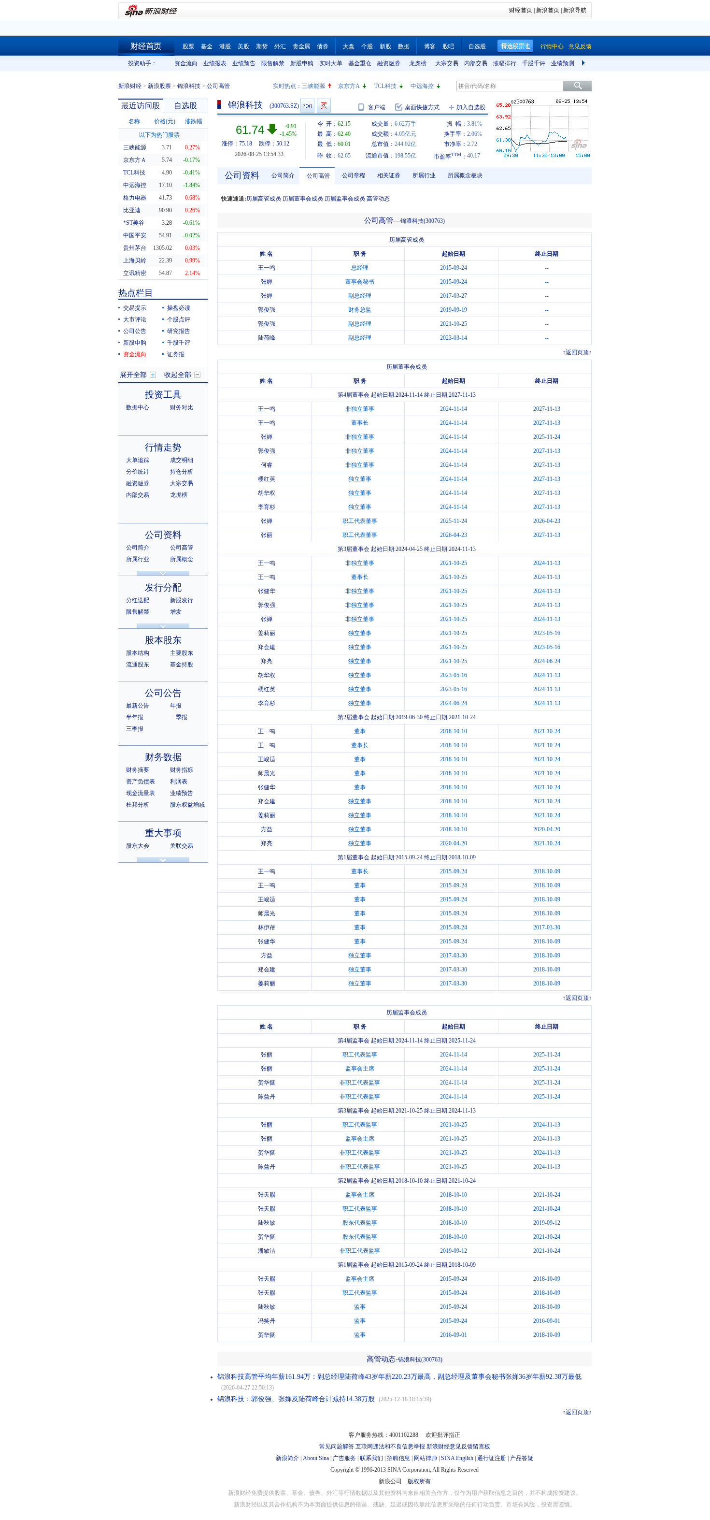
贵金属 (301, 46)
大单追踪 (137, 460)
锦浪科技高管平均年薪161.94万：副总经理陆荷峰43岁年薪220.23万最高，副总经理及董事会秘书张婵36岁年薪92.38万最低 (399, 1376)
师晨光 (266, 773)
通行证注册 (491, 1458)
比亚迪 (132, 210)
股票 (188, 46)
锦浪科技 (188, 86)
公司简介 (137, 547)
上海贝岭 (134, 260)
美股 (243, 46)
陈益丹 (266, 1096)
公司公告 (134, 331)
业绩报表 (215, 63)
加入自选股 (470, 107)
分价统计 (137, 471)
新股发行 (181, 600)
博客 (430, 46)
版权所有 (419, 1481)
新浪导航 (574, 10)
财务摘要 (137, 770)
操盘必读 (178, 307)
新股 (385, 46)
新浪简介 (287, 1458)
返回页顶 (577, 352)
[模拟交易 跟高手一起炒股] (324, 106)
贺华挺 (266, 1082)
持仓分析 (181, 471)
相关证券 (388, 175)
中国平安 (134, 235)
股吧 (448, 46)
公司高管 (181, 547)
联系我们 (371, 1458)
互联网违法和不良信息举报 (390, 1446)
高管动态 (378, 198)
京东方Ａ (134, 160)
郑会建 (266, 647)
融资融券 (388, 63)
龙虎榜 (417, 63)
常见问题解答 (336, 1446)
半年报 (134, 717)
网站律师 (425, 1458)
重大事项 (163, 833)
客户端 (376, 107)
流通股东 (137, 664)
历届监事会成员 (345, 198)
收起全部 (177, 374)
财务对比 (181, 407)
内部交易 (475, 63)
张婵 (266, 281)
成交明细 (181, 460)
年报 (176, 705)
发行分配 (163, 587)
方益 (266, 829)
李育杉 (266, 507)
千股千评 (533, 63)
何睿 (266, 465)
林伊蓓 (266, 927)
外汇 (280, 46)
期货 (262, 46)
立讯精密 (134, 273)
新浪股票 (159, 86)
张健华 (266, 591)
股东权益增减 (187, 804)
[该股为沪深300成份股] (307, 106)
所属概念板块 (465, 175)
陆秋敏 (266, 1222)
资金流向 (186, 63)
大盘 (349, 46)
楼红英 (266, 479)
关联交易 (181, 845)
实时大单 (330, 63)
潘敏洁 (266, 1250)
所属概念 (181, 559)
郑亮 (266, 661)
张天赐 (266, 1194)
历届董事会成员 (303, 198)
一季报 (178, 717)
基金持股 (181, 664)
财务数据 (163, 757)
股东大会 (137, 845)
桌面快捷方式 (422, 107)
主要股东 (181, 653)
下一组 (584, 63)
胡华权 (266, 493)
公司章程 (353, 175)
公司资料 (163, 535)
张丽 (266, 535)
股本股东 (163, 640)
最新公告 (137, 705)
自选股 (477, 46)
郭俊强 (266, 309)
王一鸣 (266, 267)
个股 (367, 46)
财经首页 (520, 10)
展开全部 (133, 374)
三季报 (134, 728)
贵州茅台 (134, 248)
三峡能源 (313, 86)
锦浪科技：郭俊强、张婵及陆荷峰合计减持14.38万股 (296, 1399)
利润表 (178, 781)
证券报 (176, 354)
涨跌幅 (193, 121)
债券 (322, 46)
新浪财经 (130, 86)
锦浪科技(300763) (422, 220)
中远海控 (422, 86)
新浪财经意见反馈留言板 (458, 1446)
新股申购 (301, 63)
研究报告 (178, 331)
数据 (404, 46)
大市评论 (134, 319)
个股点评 (178, 319)
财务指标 (181, 770)
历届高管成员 (263, 198)
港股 (225, 46)
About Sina (316, 1458)
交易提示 (134, 307)
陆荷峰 (266, 337)
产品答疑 (521, 1458)
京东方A (349, 86)
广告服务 (344, 1458)
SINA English (457, 1458)
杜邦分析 (137, 804)
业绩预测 (562, 63)
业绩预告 (244, 63)
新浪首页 (547, 10)
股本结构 (137, 653)
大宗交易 (446, 63)
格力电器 (134, 197)
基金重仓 (359, 63)
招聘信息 (398, 1458)
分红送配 (137, 600)
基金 (207, 46)
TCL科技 (385, 86)
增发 (176, 611)
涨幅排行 (504, 63)
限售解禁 (272, 63)
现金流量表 (140, 793)
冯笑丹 (266, 1320)
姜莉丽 (266, 633)
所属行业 (137, 559)
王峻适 (266, 759)
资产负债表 (140, 781)
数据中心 (137, 407)
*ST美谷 (133, 222)
